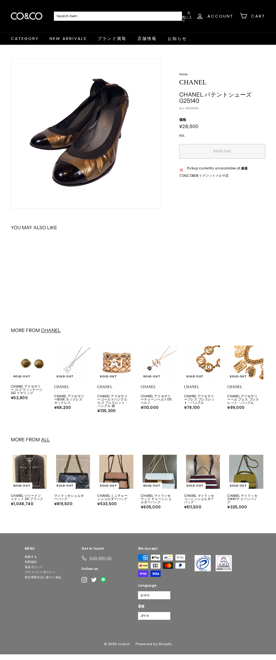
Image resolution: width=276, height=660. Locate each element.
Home (183, 74)
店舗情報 (147, 38)
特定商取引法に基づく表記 (43, 577)
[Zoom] (86, 133)
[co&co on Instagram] (84, 580)
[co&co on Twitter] (94, 580)
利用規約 (31, 562)
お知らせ (177, 38)
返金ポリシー (34, 567)
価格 (183, 119)
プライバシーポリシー (40, 572)
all (45, 439)
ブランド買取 (112, 38)
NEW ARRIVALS (68, 38)
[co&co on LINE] (104, 579)
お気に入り (187, 16)
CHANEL (51, 330)
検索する (31, 557)
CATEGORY (25, 38)
